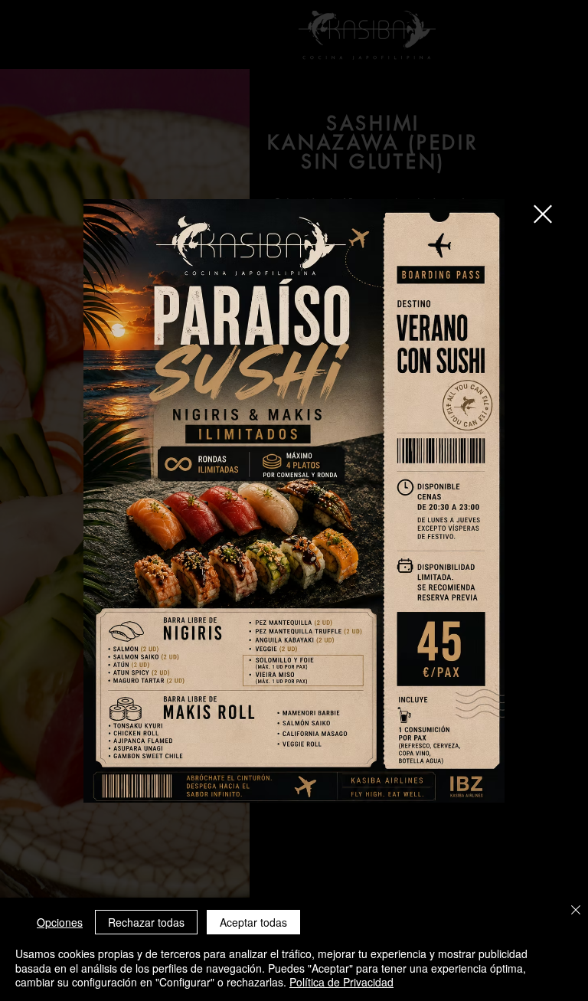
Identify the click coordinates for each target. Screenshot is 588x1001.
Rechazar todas (146, 922)
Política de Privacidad (341, 982)
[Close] (576, 911)
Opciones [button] (60, 922)
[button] (543, 214)
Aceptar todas (253, 922)
